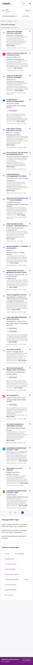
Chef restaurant (11, 585)
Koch (8, 554)
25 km (27, 11)
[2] (22, 512)
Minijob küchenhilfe (12, 579)
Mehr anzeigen (10, 45)
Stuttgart (10, 21)
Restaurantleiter (11, 590)
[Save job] (30, 31)
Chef (27, 579)
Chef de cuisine (11, 564)
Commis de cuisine (12, 574)
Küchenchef (10, 559)
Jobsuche (3, 21)
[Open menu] (30, 3)
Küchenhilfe (20, 554)
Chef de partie (10, 569)
